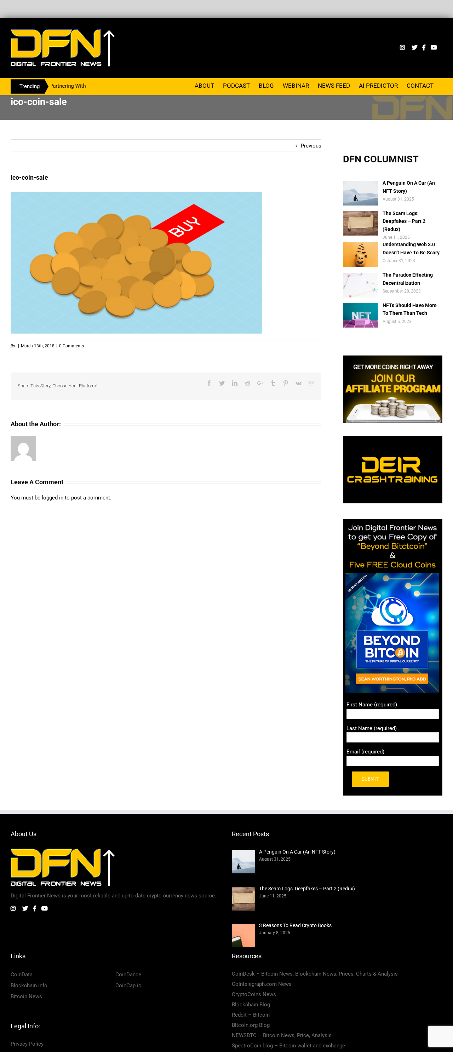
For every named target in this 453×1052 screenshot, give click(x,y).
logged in (52, 498)
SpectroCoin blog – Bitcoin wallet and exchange (288, 1045)
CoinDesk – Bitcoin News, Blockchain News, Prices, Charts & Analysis (315, 974)
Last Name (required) (371, 728)
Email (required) (365, 751)
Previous (311, 146)
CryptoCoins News (254, 994)
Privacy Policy (27, 1044)
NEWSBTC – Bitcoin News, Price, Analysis (282, 1035)
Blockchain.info (29, 985)
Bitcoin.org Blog (251, 1025)
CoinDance (128, 974)
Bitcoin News (26, 996)
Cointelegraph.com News (262, 984)
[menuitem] (204, 85)
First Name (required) (371, 704)
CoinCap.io (128, 985)
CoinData (22, 974)
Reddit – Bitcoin (251, 1015)
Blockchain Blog (251, 1004)
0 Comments (71, 345)
